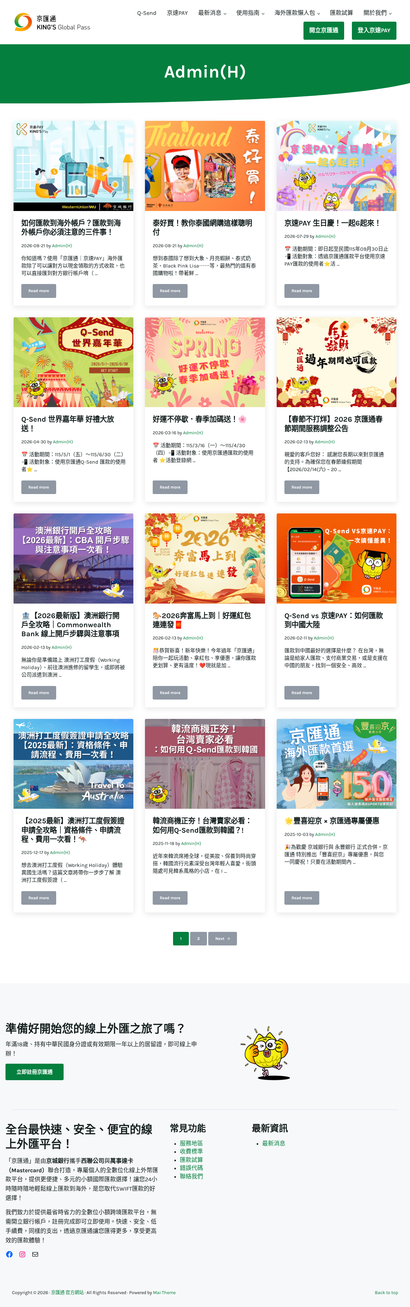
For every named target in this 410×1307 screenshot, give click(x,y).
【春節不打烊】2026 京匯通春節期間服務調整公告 (333, 424)
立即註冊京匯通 (34, 1072)
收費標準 (191, 1151)
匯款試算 (191, 1160)
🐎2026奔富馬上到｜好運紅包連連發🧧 (202, 620)
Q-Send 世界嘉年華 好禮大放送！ (67, 424)
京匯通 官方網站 (67, 1292)
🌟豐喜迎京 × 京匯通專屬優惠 (331, 821)
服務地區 (191, 1143)
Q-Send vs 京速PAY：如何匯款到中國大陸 (333, 620)
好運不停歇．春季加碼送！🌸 (200, 419)
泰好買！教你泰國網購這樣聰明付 (202, 228)
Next (219, 938)
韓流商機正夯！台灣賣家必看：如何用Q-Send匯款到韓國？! (202, 825)
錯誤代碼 (191, 1168)
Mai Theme (164, 1292)
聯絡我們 (191, 1176)
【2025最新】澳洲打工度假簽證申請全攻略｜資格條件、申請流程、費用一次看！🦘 (72, 830)
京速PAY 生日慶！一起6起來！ (332, 223)
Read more (42, 291)
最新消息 (273, 1143)
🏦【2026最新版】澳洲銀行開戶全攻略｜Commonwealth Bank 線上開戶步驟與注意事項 (70, 624)
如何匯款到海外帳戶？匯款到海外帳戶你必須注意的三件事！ (71, 228)
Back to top (386, 1292)
